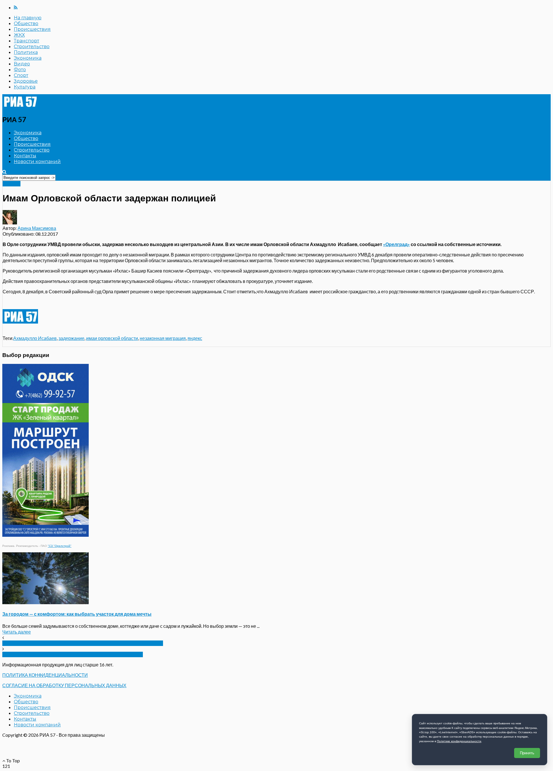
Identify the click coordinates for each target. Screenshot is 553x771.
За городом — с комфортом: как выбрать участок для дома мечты (76, 614)
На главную (27, 17)
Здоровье (26, 81)
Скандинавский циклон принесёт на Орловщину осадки (72, 654)
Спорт (21, 75)
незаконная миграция (163, 338)
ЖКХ (19, 35)
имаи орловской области (112, 338)
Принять (527, 753)
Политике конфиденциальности (459, 741)
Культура (24, 87)
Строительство (32, 46)
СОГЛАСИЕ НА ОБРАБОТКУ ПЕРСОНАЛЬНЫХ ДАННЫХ (64, 685)
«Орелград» (396, 244)
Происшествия (32, 29)
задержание (71, 338)
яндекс (195, 338)
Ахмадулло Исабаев (35, 338)
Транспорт (26, 41)
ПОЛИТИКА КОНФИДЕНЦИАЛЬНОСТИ (45, 675)
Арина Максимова (37, 228)
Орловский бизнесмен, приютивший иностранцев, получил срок (82, 643)
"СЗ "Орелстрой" (59, 545)
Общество (26, 23)
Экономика (27, 58)
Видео (22, 64)
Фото (20, 69)
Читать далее (16, 631)
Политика (26, 52)
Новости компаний (37, 161)
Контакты (25, 155)
